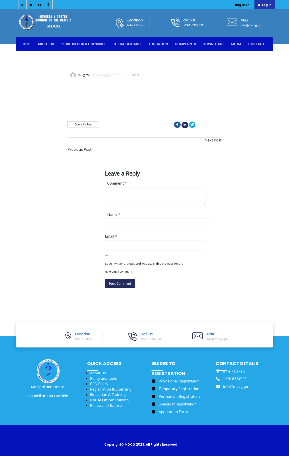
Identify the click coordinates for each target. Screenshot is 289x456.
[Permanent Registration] (176, 396)
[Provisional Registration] (176, 381)
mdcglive (83, 74)
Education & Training (108, 394)
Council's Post (83, 124)
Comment (117, 183)
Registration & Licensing (111, 389)
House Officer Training (109, 400)
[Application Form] (170, 411)
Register (242, 4)
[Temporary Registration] (175, 388)
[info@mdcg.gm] (232, 386)
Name (113, 214)
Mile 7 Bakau (135, 25)
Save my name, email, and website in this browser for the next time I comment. (144, 268)
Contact (256, 44)
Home (26, 44)
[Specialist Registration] (174, 404)
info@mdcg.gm (251, 25)
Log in (266, 5)
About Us (98, 372)
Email (111, 236)
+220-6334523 (193, 25)
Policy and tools (103, 378)
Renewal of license (106, 405)
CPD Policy (99, 383)
